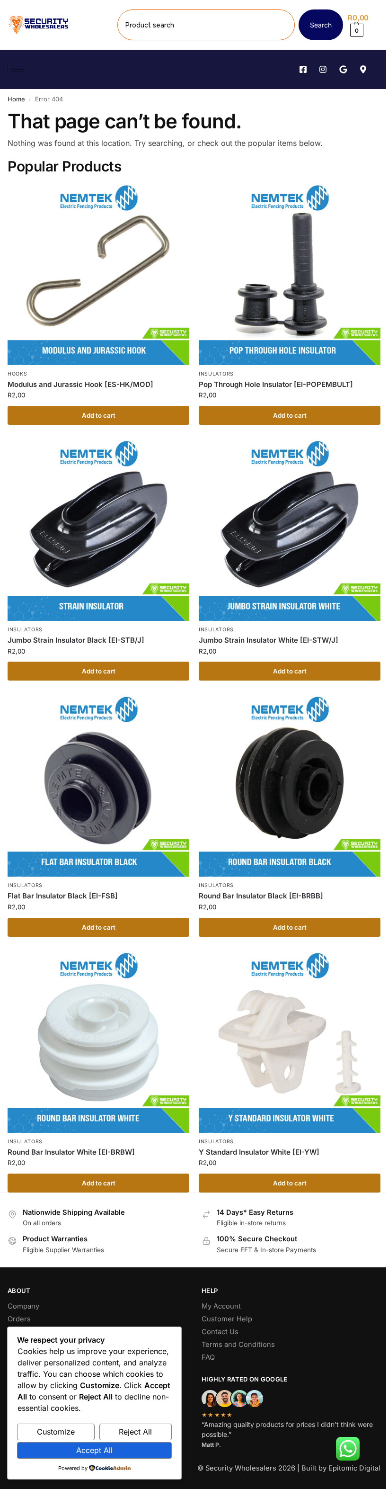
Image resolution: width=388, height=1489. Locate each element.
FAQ (208, 1357)
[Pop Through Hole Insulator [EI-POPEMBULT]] (289, 274)
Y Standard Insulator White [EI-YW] (259, 1152)
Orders (19, 1319)
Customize (56, 1431)
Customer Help (227, 1319)
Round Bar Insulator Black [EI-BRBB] (261, 895)
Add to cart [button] (98, 415)
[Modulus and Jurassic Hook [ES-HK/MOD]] (98, 274)
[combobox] (206, 24)
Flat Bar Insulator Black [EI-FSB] (63, 895)
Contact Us (220, 1332)
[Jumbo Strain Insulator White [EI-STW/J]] (289, 530)
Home (16, 99)
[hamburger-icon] (17, 69)
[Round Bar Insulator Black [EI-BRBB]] (289, 786)
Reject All (135, 1431)
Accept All (94, 1450)
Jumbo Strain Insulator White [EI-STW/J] (268, 640)
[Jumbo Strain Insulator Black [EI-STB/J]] (98, 530)
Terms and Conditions (238, 1344)
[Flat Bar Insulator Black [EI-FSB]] (98, 786)
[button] (364, 25)
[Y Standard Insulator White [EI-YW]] (289, 1042)
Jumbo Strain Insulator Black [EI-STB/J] (76, 640)
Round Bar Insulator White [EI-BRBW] (71, 1152)
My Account (221, 1306)
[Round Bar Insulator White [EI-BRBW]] (98, 1042)
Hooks (17, 374)
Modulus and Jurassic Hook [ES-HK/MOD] (80, 384)
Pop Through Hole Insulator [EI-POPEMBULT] (276, 384)
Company (23, 1306)
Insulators (216, 374)
